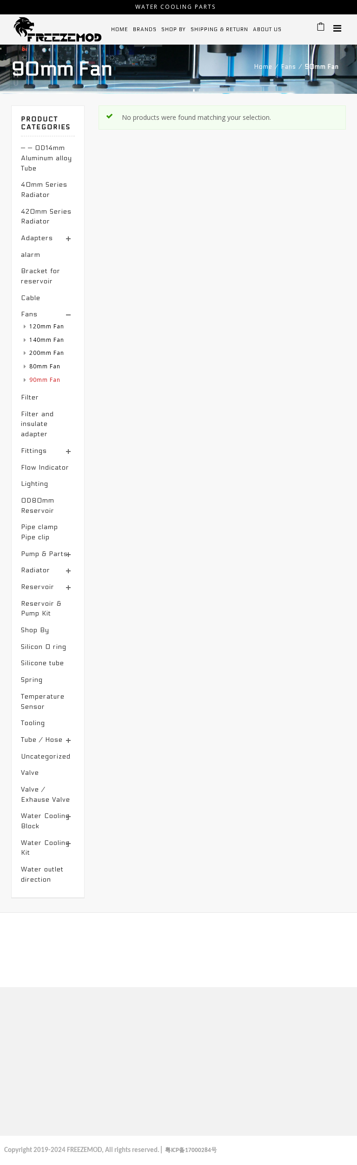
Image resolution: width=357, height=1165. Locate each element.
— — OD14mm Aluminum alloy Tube (46, 158)
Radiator (35, 570)
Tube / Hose (42, 740)
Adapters (37, 238)
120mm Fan (46, 326)
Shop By (35, 630)
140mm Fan (46, 340)
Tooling (33, 723)
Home (263, 67)
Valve (30, 773)
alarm (30, 255)
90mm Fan (44, 380)
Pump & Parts (44, 554)
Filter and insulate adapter (37, 424)
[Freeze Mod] (57, 29)
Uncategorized (46, 756)
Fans (288, 67)
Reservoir (37, 587)
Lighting (34, 484)
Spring (32, 680)
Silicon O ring (43, 647)
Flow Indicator (45, 467)
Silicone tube (42, 663)
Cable (30, 298)
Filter (30, 397)
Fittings (34, 451)
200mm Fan (46, 353)
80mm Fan (44, 366)
